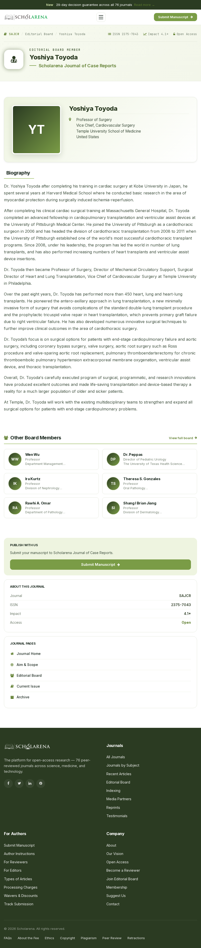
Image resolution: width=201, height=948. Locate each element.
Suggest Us (116, 896)
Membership (116, 887)
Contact (112, 904)
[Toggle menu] (101, 17)
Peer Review (112, 938)
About (111, 845)
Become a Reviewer (123, 870)
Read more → (144, 5)
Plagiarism (89, 938)
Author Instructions (19, 854)
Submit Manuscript (173, 17)
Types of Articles (18, 879)
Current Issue (28, 686)
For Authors (19, 106)
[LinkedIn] (29, 783)
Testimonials (116, 816)
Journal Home (29, 653)
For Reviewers (21, 125)
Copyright (67, 938)
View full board (181, 438)
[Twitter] (19, 783)
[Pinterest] (40, 783)
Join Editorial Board (122, 879)
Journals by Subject (25, 81)
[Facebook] (8, 783)
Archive (23, 697)
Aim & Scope (27, 665)
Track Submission (18, 904)
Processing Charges (26, 135)
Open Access (117, 862)
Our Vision (114, 854)
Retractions (136, 938)
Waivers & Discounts (21, 896)
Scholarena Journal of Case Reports (77, 65)
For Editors (18, 116)
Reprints (113, 807)
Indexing (113, 790)
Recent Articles (118, 774)
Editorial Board (39, 34)
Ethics (49, 938)
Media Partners (118, 799)
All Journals (19, 71)
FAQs (8, 938)
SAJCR (13, 34)
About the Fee (28, 938)
